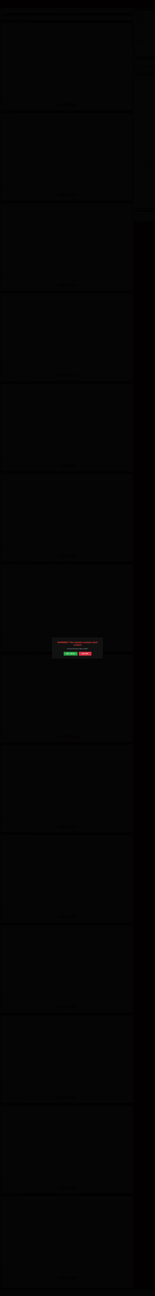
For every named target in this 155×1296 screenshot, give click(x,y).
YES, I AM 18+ (70, 653)
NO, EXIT (85, 653)
